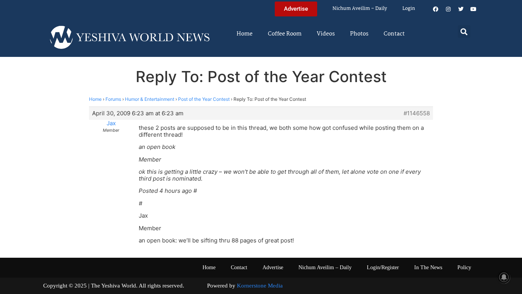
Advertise (273, 267)
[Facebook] (435, 9)
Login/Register (383, 267)
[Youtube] (473, 9)
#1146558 (417, 113)
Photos (359, 34)
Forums (113, 99)
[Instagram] (448, 9)
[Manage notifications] (504, 277)
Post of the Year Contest (204, 99)
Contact (394, 34)
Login (408, 9)
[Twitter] (461, 9)
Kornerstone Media (260, 286)
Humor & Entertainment (149, 99)
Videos (326, 34)
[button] (464, 31)
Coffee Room (285, 34)
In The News (428, 267)
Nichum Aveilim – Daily (359, 9)
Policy (464, 267)
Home (245, 34)
